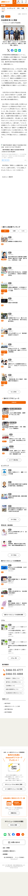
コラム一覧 (14, 658)
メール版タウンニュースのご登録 (13, 789)
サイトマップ (14, 859)
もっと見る (14, 392)
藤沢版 (3, 5)
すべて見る (13, 519)
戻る (3, 11)
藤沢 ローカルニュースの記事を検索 (13, 614)
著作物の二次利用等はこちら (13, 682)
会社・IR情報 (6, 848)
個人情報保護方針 (8, 857)
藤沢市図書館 (8, 712)
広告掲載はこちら (10, 685)
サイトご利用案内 (19, 857)
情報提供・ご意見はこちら (13, 678)
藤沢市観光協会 (9, 709)
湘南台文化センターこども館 (12, 706)
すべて (3, 8)
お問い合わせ (15, 842)
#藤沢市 (10, 177)
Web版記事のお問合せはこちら (14, 693)
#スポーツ (5, 177)
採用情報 (5, 854)
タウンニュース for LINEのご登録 (13, 784)
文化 (18, 8)
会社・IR (18, 2)
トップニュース (11, 8)
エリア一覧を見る (13, 460)
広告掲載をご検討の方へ (9, 851)
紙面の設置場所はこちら (12, 689)
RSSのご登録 (13, 825)
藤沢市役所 (7, 703)
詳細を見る (14, 813)
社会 (23, 8)
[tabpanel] (14, 35)
